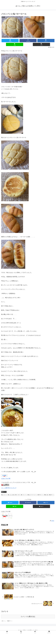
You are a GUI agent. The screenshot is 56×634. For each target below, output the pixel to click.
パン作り (18, 494)
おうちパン (4, 494)
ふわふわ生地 (11, 494)
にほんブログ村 (5, 478)
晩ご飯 (46, 494)
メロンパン (24, 494)
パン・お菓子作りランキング (8, 487)
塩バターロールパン (33, 494)
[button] (52, 321)
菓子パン (4, 491)
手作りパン (41, 494)
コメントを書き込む (28, 616)
